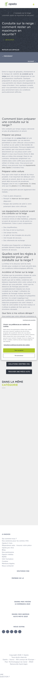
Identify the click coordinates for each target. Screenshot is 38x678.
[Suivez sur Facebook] (3, 631)
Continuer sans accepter (29, 320)
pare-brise (24, 183)
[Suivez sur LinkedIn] (15, 631)
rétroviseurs (26, 186)
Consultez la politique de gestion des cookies (17, 344)
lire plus (7, 427)
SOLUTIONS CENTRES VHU (19, 364)
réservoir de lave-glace (20, 198)
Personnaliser (19, 355)
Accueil (5, 13)
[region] (19, 339)
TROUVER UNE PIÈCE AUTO (19, 372)
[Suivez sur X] (7, 631)
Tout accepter (18, 350)
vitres (33, 183)
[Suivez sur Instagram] (19, 631)
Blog (11, 13)
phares (14, 186)
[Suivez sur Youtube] (11, 631)
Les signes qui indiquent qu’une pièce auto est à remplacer (17, 422)
